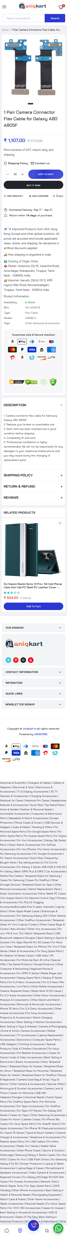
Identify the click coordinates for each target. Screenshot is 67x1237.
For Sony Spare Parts (49, 951)
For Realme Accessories (31, 1053)
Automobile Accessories (14, 813)
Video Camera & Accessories (46, 1172)
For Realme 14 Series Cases (17, 955)
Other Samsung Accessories (48, 1115)
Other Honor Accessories (49, 995)
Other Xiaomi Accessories (43, 1199)
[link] (60, 523)
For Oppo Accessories (30, 1106)
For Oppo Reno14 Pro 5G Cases (31, 942)
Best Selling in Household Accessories (23, 1212)
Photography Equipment (46, 1194)
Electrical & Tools (23, 787)
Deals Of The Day (26, 1217)
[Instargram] (23, 660)
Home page (6, 1155)
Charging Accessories (43, 796)
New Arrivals (18, 929)
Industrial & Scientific (13, 782)
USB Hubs (42, 955)
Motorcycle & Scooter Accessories (21, 1088)
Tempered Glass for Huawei (25, 1066)
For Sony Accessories (39, 1013)
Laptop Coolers (28, 924)
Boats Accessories (27, 1062)
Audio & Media (20, 827)
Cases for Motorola (21, 1093)
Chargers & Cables (39, 782)
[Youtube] (31, 660)
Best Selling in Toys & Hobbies (18, 1026)
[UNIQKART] (32, 7)
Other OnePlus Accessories (34, 920)
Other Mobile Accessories (46, 986)
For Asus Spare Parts (23, 1123)
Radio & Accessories (22, 951)
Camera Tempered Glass (14, 991)
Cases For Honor (10, 1119)
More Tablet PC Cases (52, 893)
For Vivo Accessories (29, 840)
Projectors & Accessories (15, 1017)
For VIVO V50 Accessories (24, 1208)
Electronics (24, 1039)
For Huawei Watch (12, 898)
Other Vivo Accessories (42, 929)
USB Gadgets (8, 1044)
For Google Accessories (48, 853)
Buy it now (33, 185)
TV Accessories (26, 1035)
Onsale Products (44, 964)
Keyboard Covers (10, 1177)
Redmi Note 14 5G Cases (46, 991)
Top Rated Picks (54, 805)
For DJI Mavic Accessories (25, 982)
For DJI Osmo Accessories (37, 1008)
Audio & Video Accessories (26, 1057)
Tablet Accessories (11, 1203)
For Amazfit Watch (49, 1123)
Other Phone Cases (29, 1150)
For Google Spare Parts (42, 831)
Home (5, 29)
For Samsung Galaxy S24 (32, 915)
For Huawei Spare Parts (38, 836)
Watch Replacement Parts (44, 889)
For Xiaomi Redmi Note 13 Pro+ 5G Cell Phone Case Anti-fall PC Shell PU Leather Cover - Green (33, 585)
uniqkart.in (29, 728)
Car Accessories (56, 871)
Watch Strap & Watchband (41, 1221)
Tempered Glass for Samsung (42, 876)
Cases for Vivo (17, 1159)
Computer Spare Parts (46, 1039)
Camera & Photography (53, 1026)
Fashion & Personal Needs (36, 809)
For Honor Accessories (52, 849)
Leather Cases (31, 1119)
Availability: (10, 302)
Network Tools (49, 1181)
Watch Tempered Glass (39, 933)
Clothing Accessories (32, 1044)
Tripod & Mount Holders (40, 1132)
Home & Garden (9, 809)
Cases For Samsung (12, 880)
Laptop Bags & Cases (30, 1168)
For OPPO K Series (28, 973)
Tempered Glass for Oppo (37, 884)
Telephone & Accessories (45, 1137)
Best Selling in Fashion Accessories (39, 1022)
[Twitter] (8, 660)
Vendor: (8, 318)
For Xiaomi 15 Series (12, 1132)
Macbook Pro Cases (37, 800)
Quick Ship (36, 805)
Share (59, 196)
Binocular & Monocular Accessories (38, 1004)
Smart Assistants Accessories (18, 893)
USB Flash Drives (38, 1159)
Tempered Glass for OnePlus (39, 1075)
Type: (7, 312)
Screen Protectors (31, 1163)
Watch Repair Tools (11, 1185)
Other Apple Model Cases (24, 911)
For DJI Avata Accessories (16, 995)
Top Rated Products (20, 964)
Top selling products (30, 862)
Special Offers (56, 1084)
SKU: (6, 307)
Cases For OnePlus (37, 880)
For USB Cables (35, 1141)
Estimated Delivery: (21, 209)
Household (40, 1048)
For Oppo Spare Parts (38, 1185)
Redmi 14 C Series (28, 1146)
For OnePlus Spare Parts (23, 1101)
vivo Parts (23, 986)
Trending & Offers (41, 827)
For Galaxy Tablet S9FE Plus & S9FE (22, 871)
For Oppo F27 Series (29, 1110)
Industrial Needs (34, 1097)
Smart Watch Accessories (24, 844)
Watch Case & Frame (12, 1199)
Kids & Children (22, 1048)
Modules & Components (14, 1000)
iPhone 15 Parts (9, 1008)
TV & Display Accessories (32, 791)
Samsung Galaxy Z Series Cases (35, 1155)
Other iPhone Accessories (28, 1190)
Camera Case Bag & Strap (33, 1079)
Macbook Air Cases (11, 800)
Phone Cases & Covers (28, 822)
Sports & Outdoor (53, 1150)
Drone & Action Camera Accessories (23, 1030)
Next (60, 565)
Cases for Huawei (53, 1208)
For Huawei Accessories (24, 1181)
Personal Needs (34, 1203)
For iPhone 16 (33, 1128)
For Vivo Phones (26, 849)
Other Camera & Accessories (27, 1084)
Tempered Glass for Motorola (30, 1070)
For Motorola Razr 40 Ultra (33, 960)
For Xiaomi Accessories (14, 858)
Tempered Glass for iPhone (30, 946)
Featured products (54, 1128)
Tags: (7, 323)
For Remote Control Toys (40, 898)
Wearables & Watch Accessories (28, 818)
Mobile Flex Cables (11, 876)
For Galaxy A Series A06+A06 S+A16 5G (41, 867)
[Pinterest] (16, 660)
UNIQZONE (40, 734)
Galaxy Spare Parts (29, 977)
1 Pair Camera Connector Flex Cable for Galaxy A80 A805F (30, 118)
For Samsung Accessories (15, 853)
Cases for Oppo (19, 1115)
